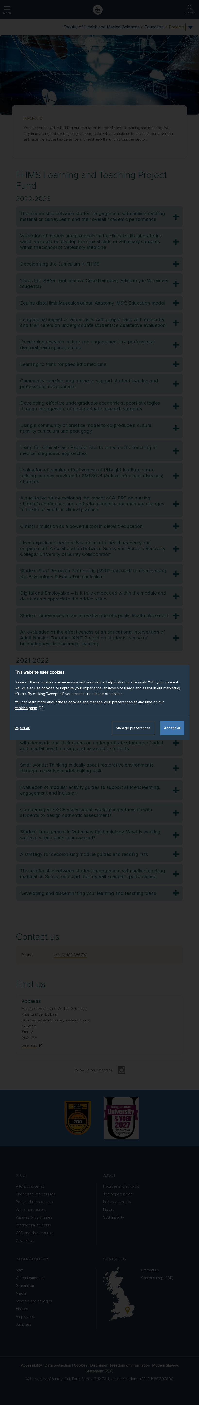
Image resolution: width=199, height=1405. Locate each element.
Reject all (22, 728)
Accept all (172, 728)
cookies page (26, 708)
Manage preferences (133, 728)
